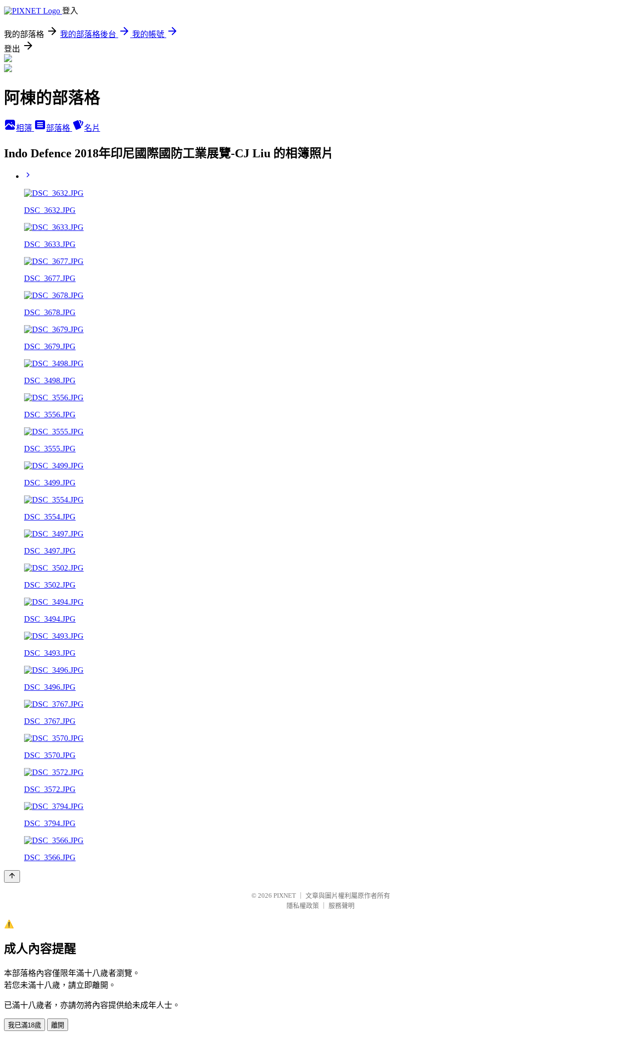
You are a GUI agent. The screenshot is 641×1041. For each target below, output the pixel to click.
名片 (92, 128)
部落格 (59, 128)
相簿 (25, 128)
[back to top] (12, 876)
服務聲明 (342, 905)
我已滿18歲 (24, 1025)
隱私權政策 (302, 905)
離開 (57, 1025)
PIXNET (284, 895)
